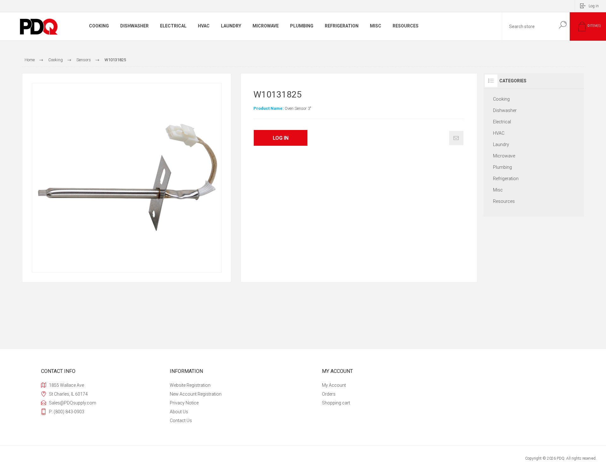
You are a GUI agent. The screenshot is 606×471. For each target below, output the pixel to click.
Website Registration (190, 385)
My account (334, 385)
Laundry (501, 144)
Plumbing (502, 167)
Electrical (502, 121)
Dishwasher (505, 110)
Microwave (504, 155)
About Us (179, 411)
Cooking (501, 99)
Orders (329, 394)
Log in (594, 6)
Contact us (181, 420)
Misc (498, 189)
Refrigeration (506, 178)
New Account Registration (196, 394)
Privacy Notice (184, 402)
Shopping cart (336, 402)
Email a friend (456, 138)
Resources (504, 201)
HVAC (498, 133)
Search (562, 24)
